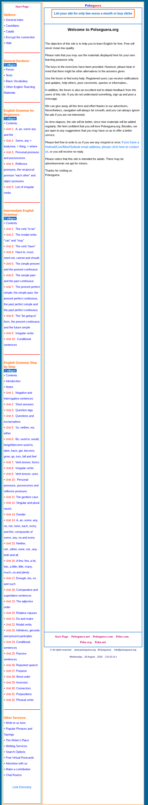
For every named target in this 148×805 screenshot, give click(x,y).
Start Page (22, 6)
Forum (10, 69)
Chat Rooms (14, 775)
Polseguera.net (80, 636)
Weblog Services (16, 746)
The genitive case (22, 497)
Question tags (19, 410)
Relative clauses (21, 613)
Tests (9, 75)
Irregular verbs (20, 333)
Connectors (18, 688)
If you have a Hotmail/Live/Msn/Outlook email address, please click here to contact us (92, 147)
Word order (18, 676)
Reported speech (22, 665)
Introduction (13, 381)
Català (10, 31)
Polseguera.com (103, 636)
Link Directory (22, 787)
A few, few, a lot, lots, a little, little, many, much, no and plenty (20, 566)
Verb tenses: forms (22, 462)
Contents (11, 123)
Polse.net (100, 642)
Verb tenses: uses (22, 473)
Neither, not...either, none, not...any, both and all (20, 549)
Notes (9, 386)
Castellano (12, 25)
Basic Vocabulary (17, 81)
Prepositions (19, 694)
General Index (15, 19)
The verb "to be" (20, 228)
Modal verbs (19, 624)
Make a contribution (18, 769)
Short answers (20, 404)
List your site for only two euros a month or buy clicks (93, 13)
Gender (16, 514)
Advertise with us (16, 763)
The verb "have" (20, 246)
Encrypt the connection (20, 37)
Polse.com (122, 636)
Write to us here (16, 722)
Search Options (15, 751)
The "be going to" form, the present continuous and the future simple (22, 321)
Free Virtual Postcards (20, 757)
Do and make (19, 618)
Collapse (10, 64)
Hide (9, 43)
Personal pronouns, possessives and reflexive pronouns (21, 485)
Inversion (17, 682)
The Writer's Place (17, 740)
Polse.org (86, 642)
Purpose (16, 670)
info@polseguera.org (125, 650)
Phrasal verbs (20, 699)
